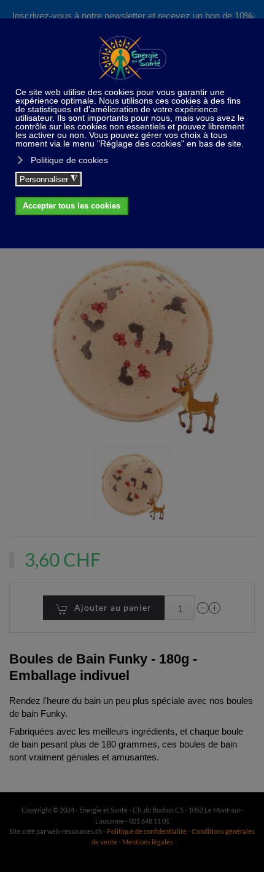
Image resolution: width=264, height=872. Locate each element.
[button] (132, 485)
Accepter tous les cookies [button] (71, 206)
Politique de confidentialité (147, 831)
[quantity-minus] (203, 608)
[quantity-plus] (215, 608)
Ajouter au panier (113, 607)
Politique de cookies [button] (69, 160)
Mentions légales (147, 842)
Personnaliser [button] (48, 179)
